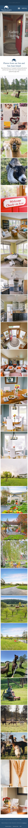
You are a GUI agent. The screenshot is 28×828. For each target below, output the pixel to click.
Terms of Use (15, 826)
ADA (20, 826)
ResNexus (24, 822)
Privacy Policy (8, 826)
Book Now (14, 36)
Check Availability (14, 2)
